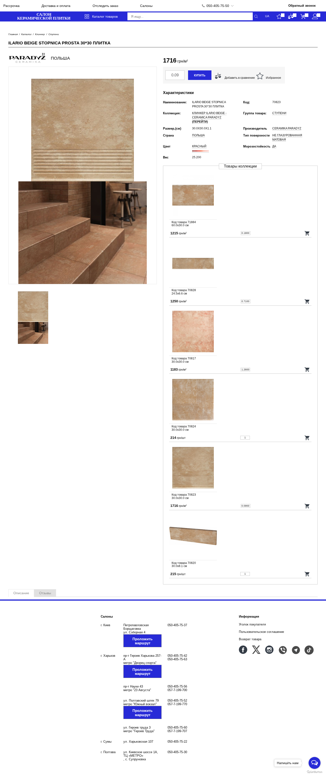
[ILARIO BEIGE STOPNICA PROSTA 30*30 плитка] (240, 468)
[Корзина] (303, 16)
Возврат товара (250, 639)
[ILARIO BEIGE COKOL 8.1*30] (240, 536)
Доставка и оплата (56, 6)
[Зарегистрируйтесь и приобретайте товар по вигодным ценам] (315, 16)
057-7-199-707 (177, 731)
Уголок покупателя (252, 624)
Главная (13, 34)
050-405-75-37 (177, 625)
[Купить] (307, 233)
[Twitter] (256, 650)
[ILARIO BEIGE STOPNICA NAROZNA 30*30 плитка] (240, 400)
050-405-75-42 (177, 655)
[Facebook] (243, 650)
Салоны (146, 6)
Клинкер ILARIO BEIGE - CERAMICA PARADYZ (209, 117)
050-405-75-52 (177, 700)
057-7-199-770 (177, 704)
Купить (199, 75)
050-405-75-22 (177, 741)
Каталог (26, 34)
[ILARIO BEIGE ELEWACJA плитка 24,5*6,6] (240, 264)
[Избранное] (279, 16)
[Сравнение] (291, 16)
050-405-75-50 (217, 6)
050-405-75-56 (177, 686)
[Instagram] (269, 650)
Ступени (53, 34)
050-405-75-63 (177, 659)
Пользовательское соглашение (261, 632)
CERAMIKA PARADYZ (286, 128)
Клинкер (40, 34)
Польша (198, 135)
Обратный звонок (302, 5)
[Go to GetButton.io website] (314, 772)
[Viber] (282, 650)
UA (267, 16)
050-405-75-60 (177, 727)
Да (274, 146)
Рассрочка (11, 6)
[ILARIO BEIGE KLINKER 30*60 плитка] (240, 196)
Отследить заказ (105, 6)
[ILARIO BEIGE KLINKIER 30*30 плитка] (240, 332)
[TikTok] (309, 650)
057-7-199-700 (177, 690)
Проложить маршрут (142, 641)
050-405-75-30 (177, 752)
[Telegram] (295, 650)
